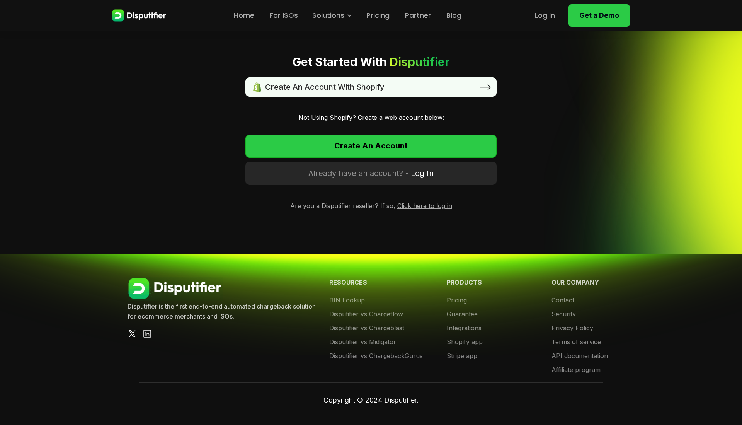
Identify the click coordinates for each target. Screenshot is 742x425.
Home (244, 15)
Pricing (378, 15)
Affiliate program (576, 370)
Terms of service (576, 342)
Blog (453, 15)
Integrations (464, 328)
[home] (139, 15)
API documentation (579, 356)
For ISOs (284, 15)
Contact (562, 300)
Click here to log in (424, 206)
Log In (545, 15)
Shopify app (465, 342)
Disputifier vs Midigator (362, 342)
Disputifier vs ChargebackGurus (376, 356)
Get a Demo (599, 15)
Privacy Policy (572, 328)
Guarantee (462, 314)
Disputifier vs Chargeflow (366, 314)
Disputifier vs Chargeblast (366, 328)
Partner (418, 15)
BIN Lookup (347, 300)
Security (563, 314)
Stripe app (462, 356)
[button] (332, 15)
